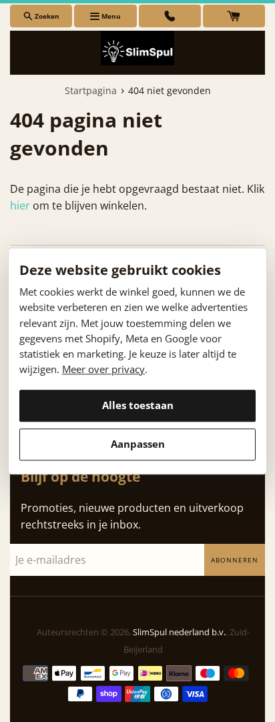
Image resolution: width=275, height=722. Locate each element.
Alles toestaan (138, 405)
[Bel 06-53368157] (170, 16)
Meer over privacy (103, 369)
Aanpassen (138, 443)
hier (20, 205)
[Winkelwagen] (234, 16)
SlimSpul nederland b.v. (179, 632)
